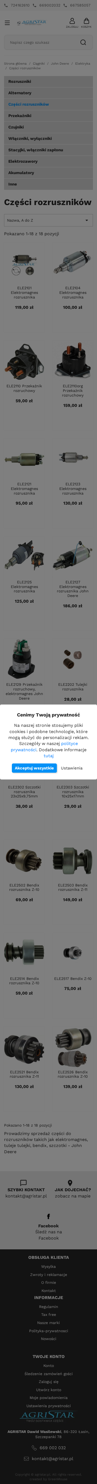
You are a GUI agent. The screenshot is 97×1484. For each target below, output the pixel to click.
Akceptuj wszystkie (34, 768)
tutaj (49, 755)
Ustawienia (71, 768)
